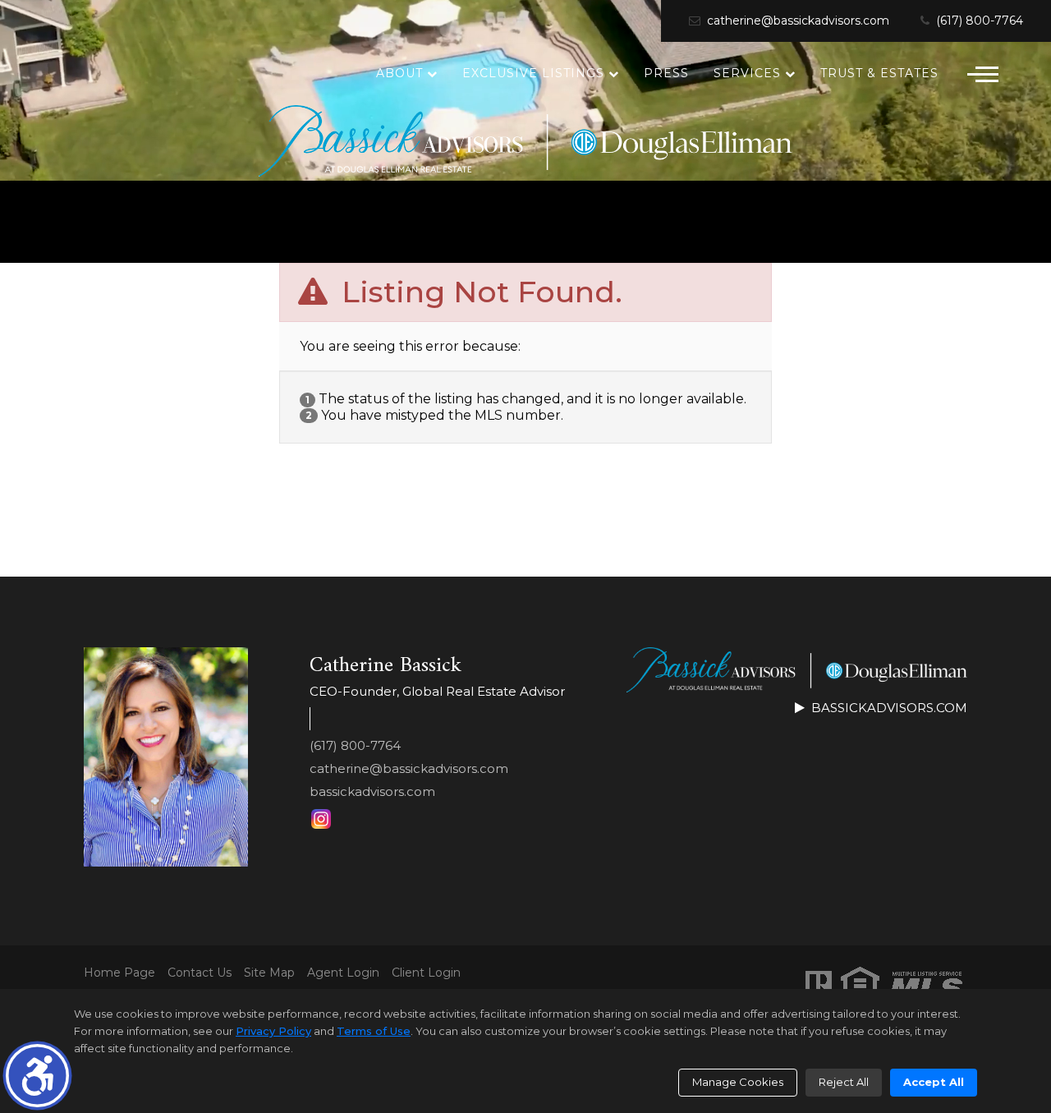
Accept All (933, 1081)
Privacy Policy (273, 1030)
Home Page (119, 973)
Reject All (844, 1081)
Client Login (426, 973)
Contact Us (200, 973)
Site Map (269, 973)
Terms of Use (374, 1030)
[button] (37, 1075)
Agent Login (343, 973)
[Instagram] (321, 819)
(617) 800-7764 (978, 21)
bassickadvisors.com (372, 791)
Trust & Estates (879, 73)
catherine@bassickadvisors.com (796, 21)
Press (666, 73)
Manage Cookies (737, 1081)
